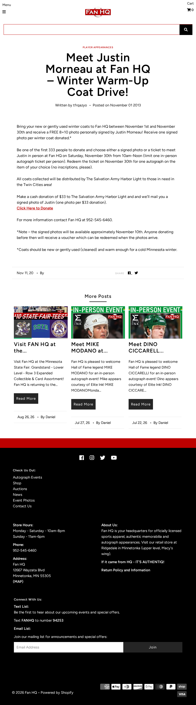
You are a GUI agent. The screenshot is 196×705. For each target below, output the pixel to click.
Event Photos (24, 500)
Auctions (20, 489)
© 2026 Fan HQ (24, 692)
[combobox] (98, 29)
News (17, 494)
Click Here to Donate (35, 208)
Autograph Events (27, 477)
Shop (17, 483)
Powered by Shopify (57, 692)
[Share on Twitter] (136, 273)
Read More (26, 398)
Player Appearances (98, 47)
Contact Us (22, 506)
